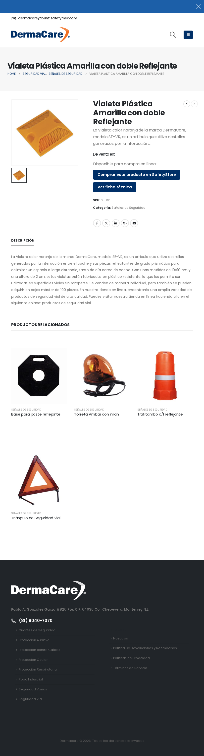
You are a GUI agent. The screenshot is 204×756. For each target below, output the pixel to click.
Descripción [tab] (22, 240)
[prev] (186, 103)
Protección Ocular (33, 660)
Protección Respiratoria (38, 669)
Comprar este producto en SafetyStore (137, 174)
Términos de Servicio (130, 668)
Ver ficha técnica (115, 187)
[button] (172, 35)
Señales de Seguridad (128, 208)
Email (134, 223)
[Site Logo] (40, 34)
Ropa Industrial (31, 679)
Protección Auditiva (34, 640)
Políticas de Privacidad (131, 658)
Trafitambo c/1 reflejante (160, 414)
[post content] (39, 376)
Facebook (97, 223)
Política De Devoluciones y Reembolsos (145, 648)
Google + (125, 223)
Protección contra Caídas (39, 650)
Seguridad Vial (31, 699)
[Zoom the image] (48, 584)
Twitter (106, 223)
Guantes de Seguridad (37, 630)
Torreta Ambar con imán (96, 414)
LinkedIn (116, 223)
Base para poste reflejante (35, 414)
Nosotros (120, 638)
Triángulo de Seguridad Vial (35, 517)
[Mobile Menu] (188, 35)
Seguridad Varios (33, 689)
